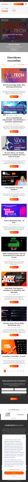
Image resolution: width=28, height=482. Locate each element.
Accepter (14, 472)
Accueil (2, 8)
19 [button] (23, 371)
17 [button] (18, 371)
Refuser (14, 476)
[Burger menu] (26, 4)
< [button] (2, 371)
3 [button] (9, 371)
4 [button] (12, 371)
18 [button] (20, 371)
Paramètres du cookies (14, 469)
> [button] (25, 371)
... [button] (16, 371)
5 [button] (14, 371)
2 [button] (7, 371)
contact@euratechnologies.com (14, 46)
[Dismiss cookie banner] (23, 437)
